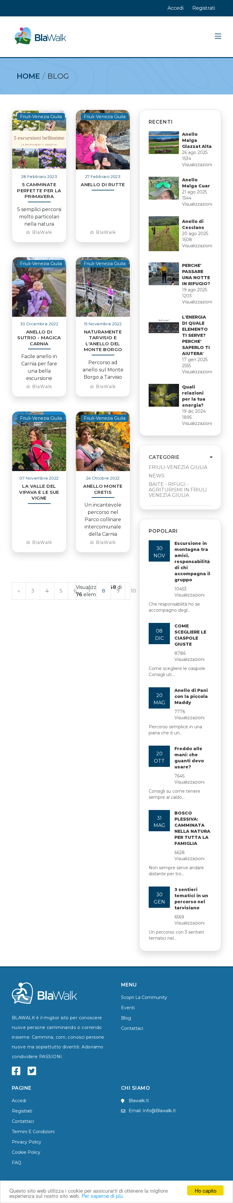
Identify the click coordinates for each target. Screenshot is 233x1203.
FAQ (16, 1162)
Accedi (175, 8)
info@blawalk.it (159, 1110)
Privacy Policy (26, 1142)
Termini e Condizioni (33, 1131)
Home (28, 76)
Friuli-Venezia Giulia (178, 467)
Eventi (128, 1007)
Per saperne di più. (103, 1195)
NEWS (156, 476)
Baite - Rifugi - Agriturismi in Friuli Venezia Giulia (178, 490)
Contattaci (132, 1028)
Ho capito (205, 1190)
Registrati (203, 8)
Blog (126, 1018)
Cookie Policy (26, 1152)
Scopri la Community (144, 997)
